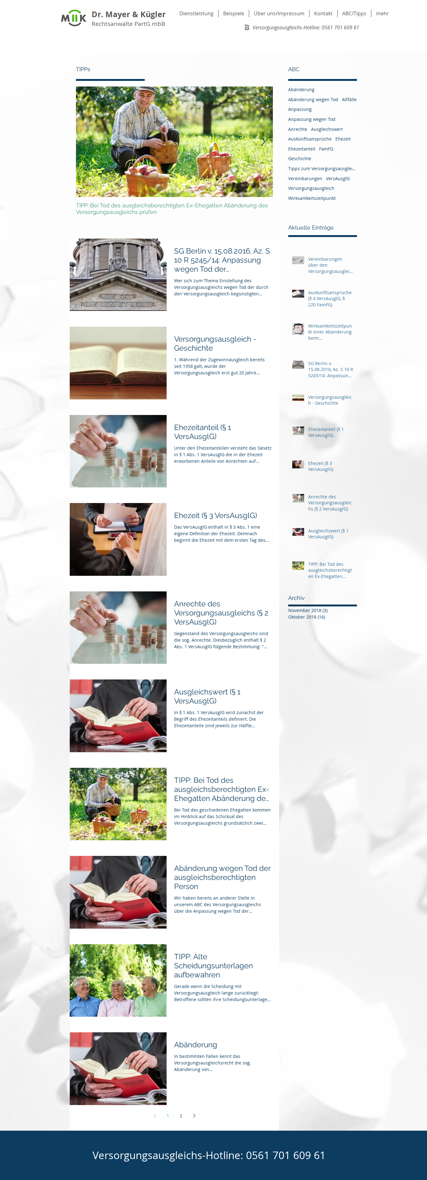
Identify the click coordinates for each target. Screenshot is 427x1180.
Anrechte (297, 129)
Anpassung (300, 109)
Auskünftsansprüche (310, 139)
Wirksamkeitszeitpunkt (312, 198)
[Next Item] (263, 142)
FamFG (326, 149)
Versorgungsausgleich (311, 188)
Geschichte (299, 158)
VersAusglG (338, 178)
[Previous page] (154, 1115)
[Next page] (194, 1115)
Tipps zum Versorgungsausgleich (322, 168)
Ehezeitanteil (301, 149)
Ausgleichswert (327, 129)
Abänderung (301, 89)
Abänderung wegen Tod (313, 99)
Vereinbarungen (305, 178)
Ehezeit (343, 139)
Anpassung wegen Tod (311, 119)
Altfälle (349, 99)
